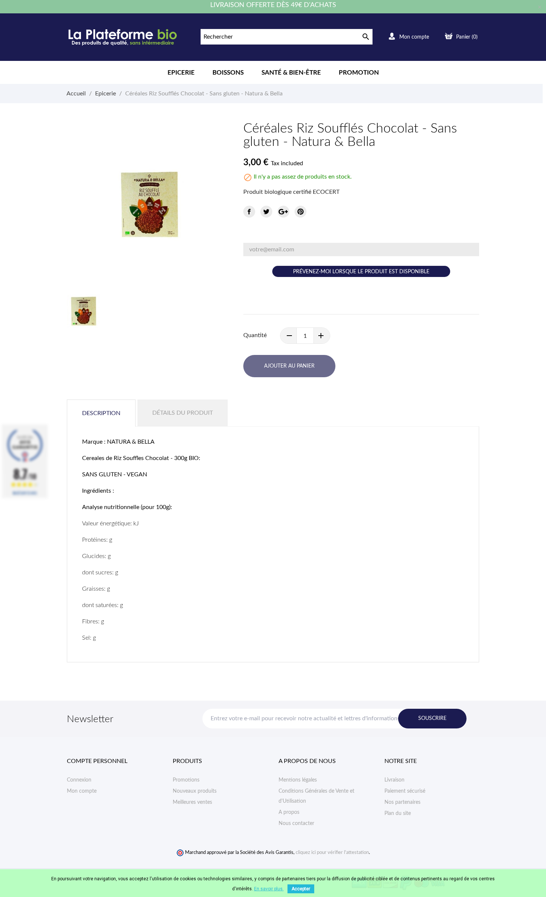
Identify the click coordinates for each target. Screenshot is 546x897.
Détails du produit (182, 413)
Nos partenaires (402, 802)
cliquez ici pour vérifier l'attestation (332, 852)
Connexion (79, 780)
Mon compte (82, 791)
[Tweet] (266, 212)
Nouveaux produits (195, 791)
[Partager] (249, 212)
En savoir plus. (269, 888)
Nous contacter (296, 823)
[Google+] (283, 212)
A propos (289, 812)
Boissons (228, 72)
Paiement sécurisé (404, 791)
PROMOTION (359, 72)
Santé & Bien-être (291, 72)
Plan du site (397, 813)
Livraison (394, 780)
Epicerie (181, 72)
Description (101, 413)
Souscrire (432, 718)
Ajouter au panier (289, 366)
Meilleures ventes (192, 802)
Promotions (186, 780)
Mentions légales (298, 780)
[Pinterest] (300, 212)
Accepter (301, 888)
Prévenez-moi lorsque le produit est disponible (361, 271)
